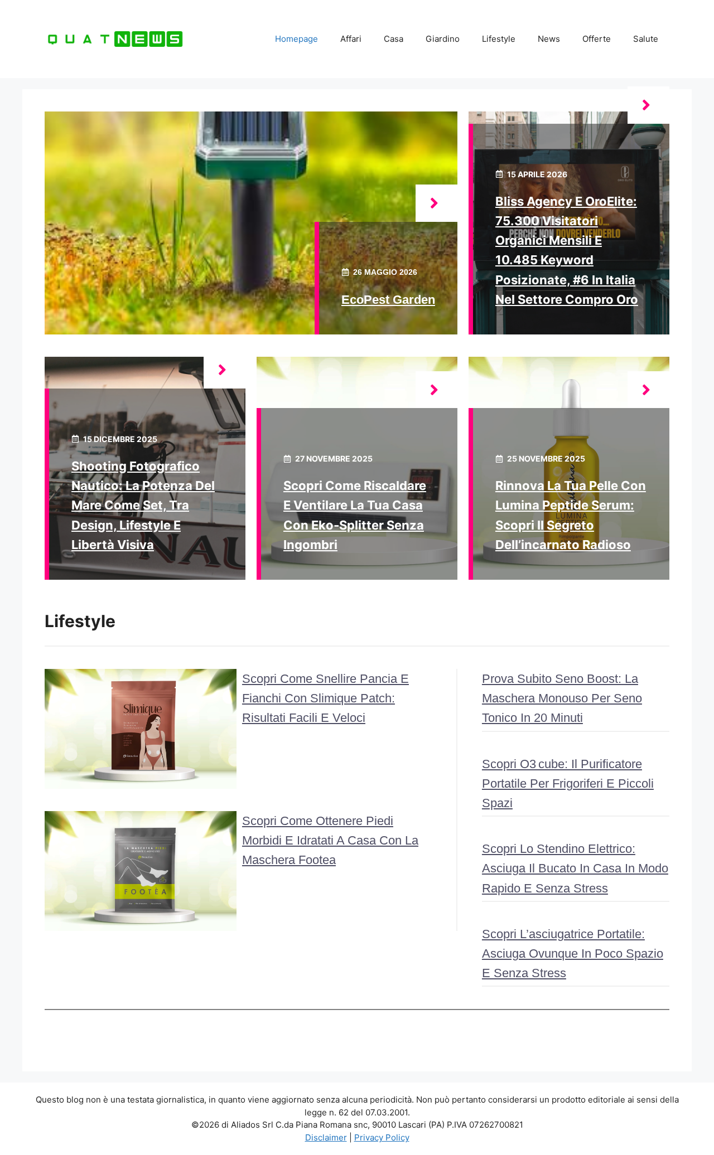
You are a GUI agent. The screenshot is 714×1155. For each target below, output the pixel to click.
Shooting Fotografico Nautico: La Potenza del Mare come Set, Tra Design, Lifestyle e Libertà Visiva (143, 505)
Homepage (296, 38)
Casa (393, 38)
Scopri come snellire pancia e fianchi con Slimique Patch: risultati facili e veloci (325, 698)
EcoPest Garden (388, 300)
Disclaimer (326, 1137)
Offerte (596, 38)
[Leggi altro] (436, 203)
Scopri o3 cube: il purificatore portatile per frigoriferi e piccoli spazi (568, 783)
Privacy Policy (381, 1137)
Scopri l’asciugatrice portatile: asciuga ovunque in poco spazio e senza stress (572, 953)
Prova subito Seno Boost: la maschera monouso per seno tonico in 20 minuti (562, 698)
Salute (645, 38)
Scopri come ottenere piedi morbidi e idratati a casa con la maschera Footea (330, 840)
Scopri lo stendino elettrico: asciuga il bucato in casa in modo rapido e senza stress (575, 868)
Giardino (443, 38)
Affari (350, 38)
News (549, 38)
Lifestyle (498, 38)
